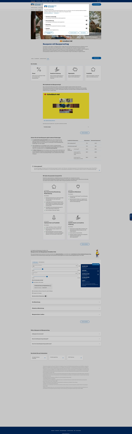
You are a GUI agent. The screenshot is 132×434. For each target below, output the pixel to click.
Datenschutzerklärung (48, 12)
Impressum (56, 12)
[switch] (87, 20)
